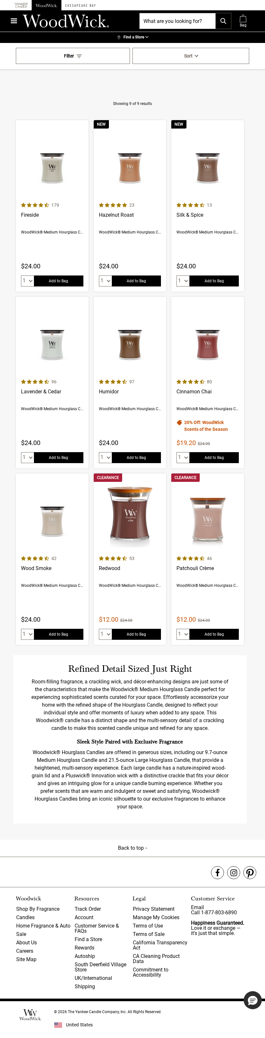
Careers (24, 951)
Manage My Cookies (156, 917)
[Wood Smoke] (52, 559)
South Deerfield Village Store (100, 967)
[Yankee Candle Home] (21, 5)
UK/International (93, 978)
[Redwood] (130, 559)
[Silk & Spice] (207, 206)
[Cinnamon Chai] (207, 382)
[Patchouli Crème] (207, 559)
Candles (25, 917)
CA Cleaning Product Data (156, 958)
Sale (21, 934)
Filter (69, 55)
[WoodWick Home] (46, 5)
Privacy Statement (154, 909)
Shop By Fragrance (37, 909)
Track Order (88, 909)
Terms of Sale (148, 934)
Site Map (26, 959)
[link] (132, 37)
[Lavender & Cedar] (52, 382)
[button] (253, 1000)
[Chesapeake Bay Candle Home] (80, 5)
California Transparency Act (160, 945)
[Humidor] (130, 382)
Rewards (84, 948)
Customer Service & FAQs (97, 928)
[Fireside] (52, 206)
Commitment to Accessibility (150, 972)
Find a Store (88, 939)
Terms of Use (148, 926)
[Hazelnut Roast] (130, 206)
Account (84, 917)
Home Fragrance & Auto (43, 926)
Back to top (131, 848)
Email (197, 907)
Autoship (85, 956)
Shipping (85, 986)
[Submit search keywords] (223, 21)
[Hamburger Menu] (13, 21)
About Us (26, 942)
